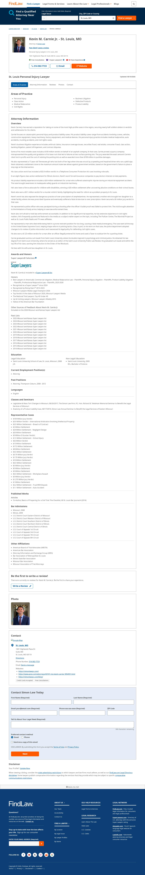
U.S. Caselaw (86, 830)
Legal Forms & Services (90, 809)
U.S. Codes (85, 834)
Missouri (26, 29)
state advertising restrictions (49, 772)
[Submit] (41, 843)
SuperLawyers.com (120, 818)
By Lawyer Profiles (60, 838)
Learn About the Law (89, 822)
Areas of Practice (19, 85)
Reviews (52, 85)
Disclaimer (29, 868)
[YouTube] (29, 855)
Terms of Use (58, 747)
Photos (61, 85)
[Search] (133, 3)
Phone (27, 737)
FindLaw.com (117, 809)
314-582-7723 (34, 661)
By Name (57, 841)
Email (16, 737)
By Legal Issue (59, 834)
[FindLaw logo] (17, 3)
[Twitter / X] (35, 855)
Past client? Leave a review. (39, 48)
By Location (58, 830)
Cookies (39, 868)
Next (25, 753)
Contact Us (58, 817)
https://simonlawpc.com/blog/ (30, 677)
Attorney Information (38, 85)
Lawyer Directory (14, 29)
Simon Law (43, 29)
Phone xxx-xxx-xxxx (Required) (72, 708)
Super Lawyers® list (44, 272)
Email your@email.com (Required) (25, 708)
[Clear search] (113, 18)
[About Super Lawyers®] (63, 60)
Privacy (19, 868)
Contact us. (29, 821)
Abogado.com (118, 826)
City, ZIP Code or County (89, 14)
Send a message (27, 665)
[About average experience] (84, 60)
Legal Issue (46, 14)
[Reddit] (46, 855)
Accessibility (58, 813)
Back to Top (73, 787)
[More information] (36, 258)
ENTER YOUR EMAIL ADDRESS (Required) (23, 839)
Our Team (57, 809)
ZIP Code (111, 708)
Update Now (25, 768)
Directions (20, 658)
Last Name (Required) (83, 698)
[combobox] (60, 18)
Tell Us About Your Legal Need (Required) (28, 719)
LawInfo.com (117, 835)
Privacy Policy (73, 747)
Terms (11, 868)
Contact (70, 85)
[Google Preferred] (52, 855)
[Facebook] (23, 855)
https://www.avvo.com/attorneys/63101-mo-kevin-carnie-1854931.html (46, 674)
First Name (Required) (20, 698)
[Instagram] (41, 855)
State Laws (85, 826)
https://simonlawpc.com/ (28, 671)
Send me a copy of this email (26, 742)
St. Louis (34, 29)
